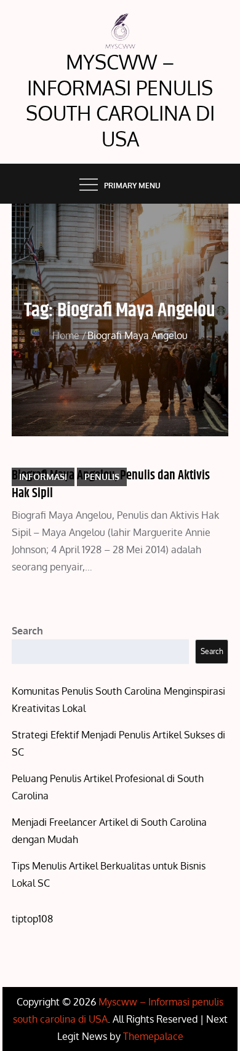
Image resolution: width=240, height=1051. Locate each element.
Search (27, 631)
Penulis (101, 476)
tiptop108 (32, 919)
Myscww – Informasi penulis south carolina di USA (120, 100)
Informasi (43, 476)
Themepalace (153, 1036)
